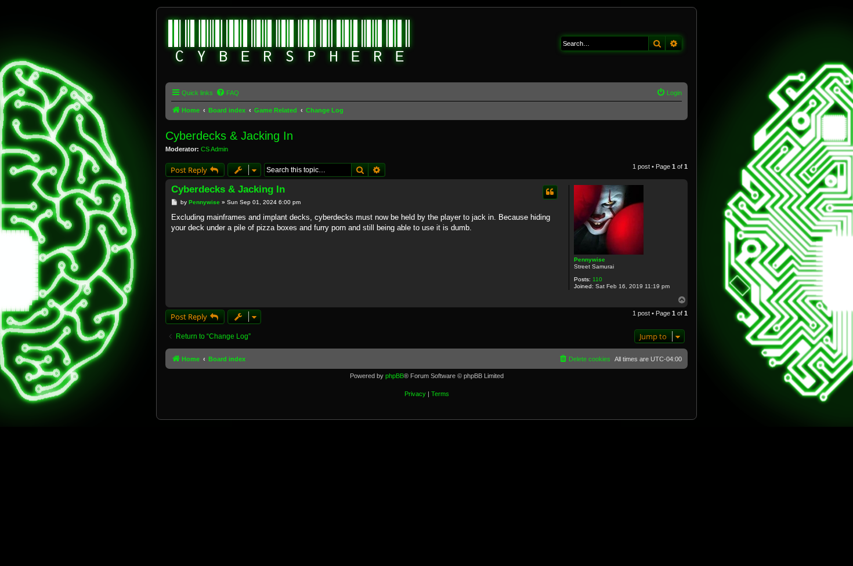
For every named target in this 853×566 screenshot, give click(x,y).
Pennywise (589, 259)
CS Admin (214, 149)
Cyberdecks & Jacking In (229, 135)
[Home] (289, 42)
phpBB (394, 375)
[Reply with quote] (550, 192)
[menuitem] (227, 93)
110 (597, 279)
